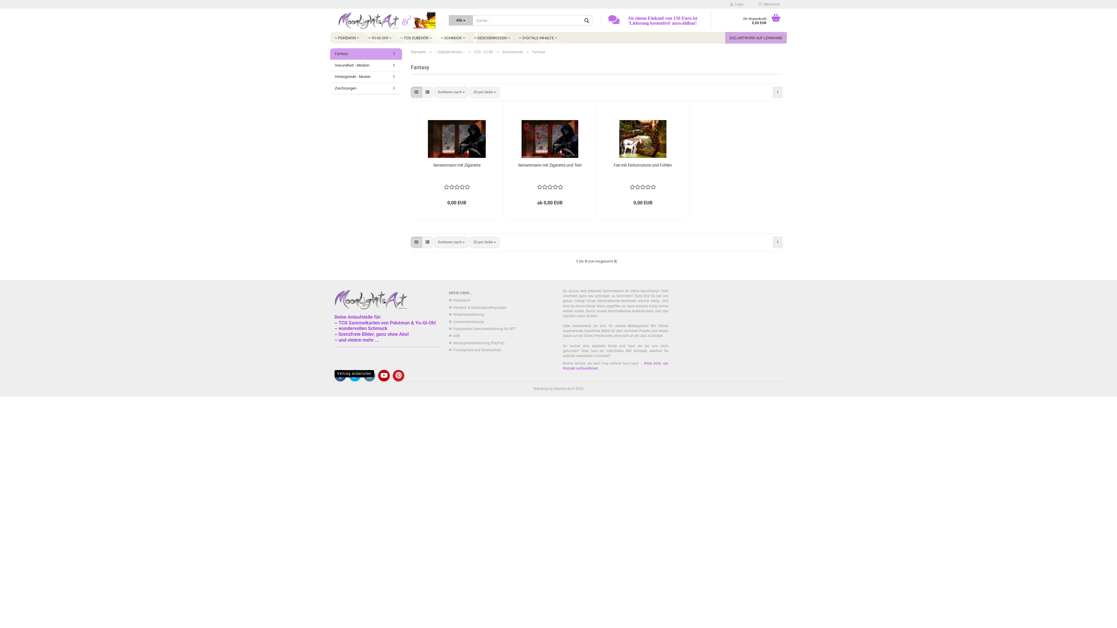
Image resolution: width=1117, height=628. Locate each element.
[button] (416, 92)
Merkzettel (771, 4)
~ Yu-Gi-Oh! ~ (380, 38)
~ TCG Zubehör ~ (416, 38)
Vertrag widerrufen (354, 374)
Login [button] (738, 4)
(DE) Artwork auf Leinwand (756, 38)
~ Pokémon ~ (347, 38)
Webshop (540, 389)
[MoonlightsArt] (387, 20)
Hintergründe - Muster (353, 76)
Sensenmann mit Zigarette (457, 165)
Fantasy (341, 53)
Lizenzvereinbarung (468, 322)
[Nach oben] (1101, 619)
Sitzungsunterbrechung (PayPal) (478, 343)
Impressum (462, 300)
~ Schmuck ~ (453, 38)
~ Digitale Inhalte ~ (538, 38)
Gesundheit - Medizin (352, 65)
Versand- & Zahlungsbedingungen (479, 308)
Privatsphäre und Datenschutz (477, 350)
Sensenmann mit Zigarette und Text (550, 165)
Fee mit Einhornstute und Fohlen (643, 165)
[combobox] (451, 92)
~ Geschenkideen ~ (492, 38)
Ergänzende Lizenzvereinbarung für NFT (484, 329)
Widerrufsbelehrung (468, 315)
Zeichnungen (345, 88)
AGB (456, 336)
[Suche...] (586, 20)
